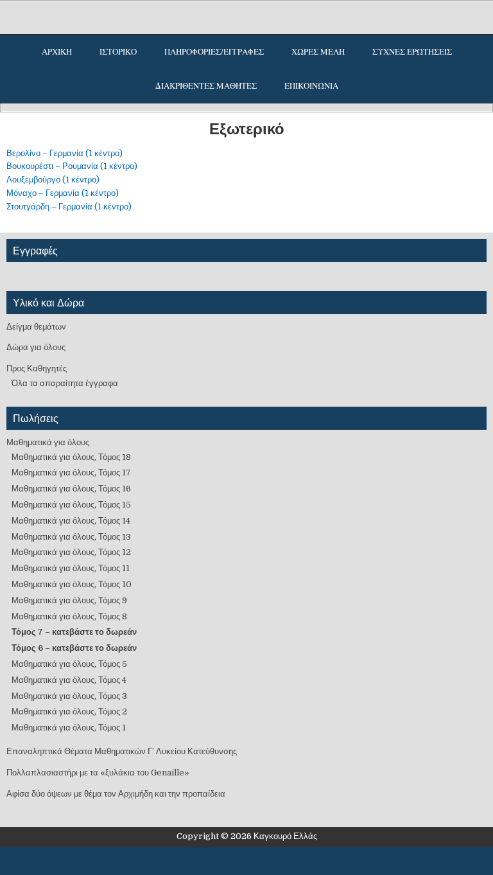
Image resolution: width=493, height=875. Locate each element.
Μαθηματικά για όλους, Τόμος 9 (69, 600)
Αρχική (57, 52)
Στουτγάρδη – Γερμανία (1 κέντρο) (69, 206)
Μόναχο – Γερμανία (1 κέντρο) (62, 193)
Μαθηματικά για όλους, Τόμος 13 (71, 537)
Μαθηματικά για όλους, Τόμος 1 (69, 727)
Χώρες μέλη (318, 52)
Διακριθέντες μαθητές (206, 86)
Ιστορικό (118, 52)
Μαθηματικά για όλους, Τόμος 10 (72, 584)
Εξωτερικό (246, 128)
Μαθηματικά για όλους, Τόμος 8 (69, 616)
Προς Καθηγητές (36, 368)
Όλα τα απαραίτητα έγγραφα (65, 383)
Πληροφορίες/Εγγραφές (214, 52)
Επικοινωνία (311, 86)
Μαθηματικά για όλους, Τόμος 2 (69, 711)
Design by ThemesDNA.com (247, 855)
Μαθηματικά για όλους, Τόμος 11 (71, 568)
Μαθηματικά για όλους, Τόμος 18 (71, 457)
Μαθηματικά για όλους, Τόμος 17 (71, 472)
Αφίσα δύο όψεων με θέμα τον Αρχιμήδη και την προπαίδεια (115, 794)
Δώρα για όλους (35, 347)
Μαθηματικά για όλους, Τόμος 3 (69, 696)
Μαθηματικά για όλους (47, 442)
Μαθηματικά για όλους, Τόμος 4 (69, 680)
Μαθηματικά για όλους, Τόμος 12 (71, 552)
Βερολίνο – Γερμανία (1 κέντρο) (64, 153)
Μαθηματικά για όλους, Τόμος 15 (71, 504)
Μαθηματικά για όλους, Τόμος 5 (69, 664)
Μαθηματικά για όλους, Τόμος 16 (71, 488)
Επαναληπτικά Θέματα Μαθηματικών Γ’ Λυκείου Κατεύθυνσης (121, 751)
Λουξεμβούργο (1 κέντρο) (52, 179)
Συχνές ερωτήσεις (412, 52)
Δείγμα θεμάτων (36, 326)
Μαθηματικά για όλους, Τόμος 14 (71, 521)
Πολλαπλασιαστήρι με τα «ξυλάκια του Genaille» (97, 772)
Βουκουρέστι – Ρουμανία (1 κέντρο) (71, 166)
